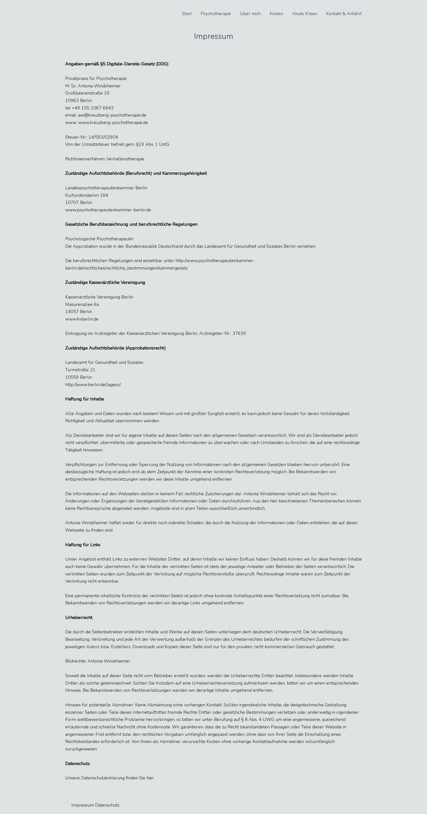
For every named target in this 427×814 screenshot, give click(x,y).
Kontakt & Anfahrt (344, 14)
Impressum (82, 805)
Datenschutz (107, 805)
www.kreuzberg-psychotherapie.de (113, 122)
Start (187, 14)
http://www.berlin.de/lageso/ (93, 385)
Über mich (250, 14)
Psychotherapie (216, 14)
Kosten (276, 14)
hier (150, 778)
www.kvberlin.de (82, 319)
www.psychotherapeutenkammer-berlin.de (108, 210)
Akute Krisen (304, 14)
